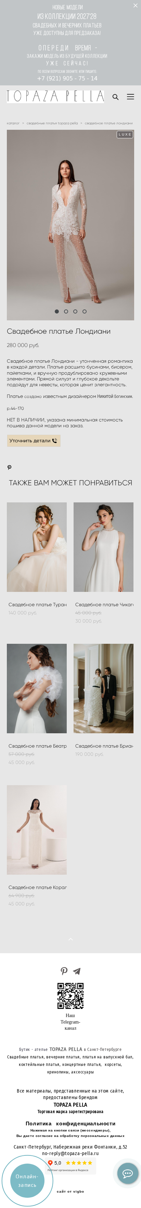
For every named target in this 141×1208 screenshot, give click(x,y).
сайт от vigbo (70, 1191)
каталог (13, 123)
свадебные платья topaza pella (52, 123)
